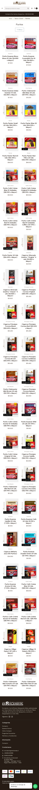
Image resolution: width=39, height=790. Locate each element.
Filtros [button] (20, 30)
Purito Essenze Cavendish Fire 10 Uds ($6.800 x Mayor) (28, 59)
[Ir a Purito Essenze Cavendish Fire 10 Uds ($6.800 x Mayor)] (29, 44)
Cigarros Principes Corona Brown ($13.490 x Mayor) (10, 359)
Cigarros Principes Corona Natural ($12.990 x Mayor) (29, 391)
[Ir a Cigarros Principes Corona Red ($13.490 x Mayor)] (29, 311)
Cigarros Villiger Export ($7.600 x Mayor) (10, 651)
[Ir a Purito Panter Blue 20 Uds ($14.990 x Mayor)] (29, 111)
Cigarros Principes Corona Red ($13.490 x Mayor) (29, 326)
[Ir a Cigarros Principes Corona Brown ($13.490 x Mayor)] (10, 344)
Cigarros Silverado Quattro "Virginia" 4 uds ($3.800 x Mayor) (28, 258)
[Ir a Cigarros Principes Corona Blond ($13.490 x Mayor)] (10, 311)
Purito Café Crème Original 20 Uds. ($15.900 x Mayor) (10, 456)
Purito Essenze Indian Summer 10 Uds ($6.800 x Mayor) (10, 93)
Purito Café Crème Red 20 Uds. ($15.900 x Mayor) (29, 619)
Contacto (5, 726)
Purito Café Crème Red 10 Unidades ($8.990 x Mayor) (10, 223)
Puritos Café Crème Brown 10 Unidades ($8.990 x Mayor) (10, 619)
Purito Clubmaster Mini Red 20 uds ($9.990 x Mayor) (10, 489)
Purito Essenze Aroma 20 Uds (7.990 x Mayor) (10, 586)
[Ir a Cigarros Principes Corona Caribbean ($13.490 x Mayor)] (29, 344)
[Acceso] (32, 8)
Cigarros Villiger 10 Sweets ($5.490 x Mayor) (29, 651)
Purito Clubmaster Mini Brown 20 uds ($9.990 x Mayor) (10, 391)
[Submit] (28, 8)
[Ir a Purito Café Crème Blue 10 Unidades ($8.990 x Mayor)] (10, 176)
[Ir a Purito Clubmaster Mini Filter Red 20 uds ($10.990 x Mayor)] (29, 669)
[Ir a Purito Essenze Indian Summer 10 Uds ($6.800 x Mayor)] (10, 78)
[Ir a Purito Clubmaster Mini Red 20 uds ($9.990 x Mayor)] (10, 474)
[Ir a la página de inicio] (19, 3)
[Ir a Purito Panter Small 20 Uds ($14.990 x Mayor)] (10, 111)
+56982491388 (8, 753)
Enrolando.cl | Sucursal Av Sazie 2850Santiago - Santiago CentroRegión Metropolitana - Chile (12, 760)
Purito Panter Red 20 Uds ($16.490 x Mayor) (10, 158)
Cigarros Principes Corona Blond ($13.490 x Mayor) (10, 326)
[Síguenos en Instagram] (9, 717)
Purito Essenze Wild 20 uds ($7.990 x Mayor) (28, 424)
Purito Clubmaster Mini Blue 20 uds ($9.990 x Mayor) (29, 93)
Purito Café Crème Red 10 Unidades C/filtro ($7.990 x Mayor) (29, 224)
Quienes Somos (7, 728)
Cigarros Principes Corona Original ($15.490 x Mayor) (29, 292)
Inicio (10, 18)
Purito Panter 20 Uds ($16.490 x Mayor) (10, 256)
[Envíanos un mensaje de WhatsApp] (35, 786)
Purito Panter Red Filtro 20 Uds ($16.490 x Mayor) (29, 158)
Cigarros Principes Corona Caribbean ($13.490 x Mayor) (29, 359)
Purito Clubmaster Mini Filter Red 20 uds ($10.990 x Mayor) (29, 683)
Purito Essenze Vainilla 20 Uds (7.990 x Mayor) (10, 521)
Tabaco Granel (19, 18)
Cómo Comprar (7, 731)
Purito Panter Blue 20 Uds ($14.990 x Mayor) (29, 125)
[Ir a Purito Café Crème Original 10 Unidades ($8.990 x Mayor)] (29, 176)
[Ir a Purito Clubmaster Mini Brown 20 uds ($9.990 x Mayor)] (10, 377)
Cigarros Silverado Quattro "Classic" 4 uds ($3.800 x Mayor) (10, 293)
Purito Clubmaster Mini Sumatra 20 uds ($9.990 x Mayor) (10, 683)
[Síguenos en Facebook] (12, 717)
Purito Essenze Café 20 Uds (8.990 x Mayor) (28, 521)
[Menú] (2, 8)
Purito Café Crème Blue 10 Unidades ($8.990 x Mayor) (10, 190)
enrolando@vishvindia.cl (11, 750)
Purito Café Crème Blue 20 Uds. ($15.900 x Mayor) (29, 586)
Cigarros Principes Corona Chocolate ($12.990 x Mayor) (29, 489)
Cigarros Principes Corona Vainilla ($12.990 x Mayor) (29, 456)
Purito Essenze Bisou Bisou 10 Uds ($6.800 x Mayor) (10, 58)
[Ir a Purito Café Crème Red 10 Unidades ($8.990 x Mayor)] (10, 208)
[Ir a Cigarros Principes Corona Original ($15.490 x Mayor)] (29, 277)
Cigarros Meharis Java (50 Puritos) (10, 553)
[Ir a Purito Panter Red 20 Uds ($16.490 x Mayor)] (10, 143)
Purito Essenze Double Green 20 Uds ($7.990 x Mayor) (29, 554)
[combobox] (17, 8)
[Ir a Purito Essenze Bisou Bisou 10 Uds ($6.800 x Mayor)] (10, 44)
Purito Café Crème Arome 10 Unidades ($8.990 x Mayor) (10, 424)
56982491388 (8, 755)
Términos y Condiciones (9, 736)
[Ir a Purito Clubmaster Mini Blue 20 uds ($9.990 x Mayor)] (29, 78)
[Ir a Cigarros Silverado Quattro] (29, 243)
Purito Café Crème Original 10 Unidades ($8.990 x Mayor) (28, 190)
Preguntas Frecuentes (8, 733)
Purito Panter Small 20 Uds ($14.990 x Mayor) (10, 125)
